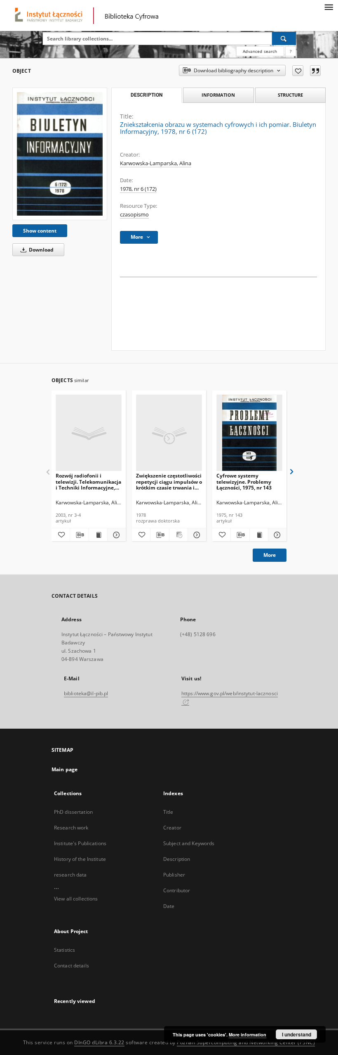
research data (70, 874)
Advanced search (260, 51)
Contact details (71, 965)
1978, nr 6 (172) (138, 188)
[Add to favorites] (297, 70)
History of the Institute (80, 859)
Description (176, 859)
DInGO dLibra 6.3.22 (99, 1042)
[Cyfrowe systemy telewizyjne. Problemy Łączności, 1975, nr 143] (249, 433)
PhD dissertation (73, 811)
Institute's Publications (80, 843)
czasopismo (134, 214)
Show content (39, 230)
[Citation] (315, 70)
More (269, 554)
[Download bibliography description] (79, 535)
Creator (172, 827)
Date (168, 906)
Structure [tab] (290, 95)
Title (168, 811)
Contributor (176, 890)
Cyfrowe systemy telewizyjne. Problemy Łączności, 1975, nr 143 (244, 481)
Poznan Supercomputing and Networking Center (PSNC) (246, 1042)
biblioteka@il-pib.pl (86, 693)
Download (41, 249)
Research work (71, 827)
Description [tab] (146, 95)
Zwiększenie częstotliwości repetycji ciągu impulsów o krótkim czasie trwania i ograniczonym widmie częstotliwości (169, 481)
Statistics (64, 949)
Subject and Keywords (188, 843)
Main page (64, 769)
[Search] (284, 38)
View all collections (76, 898)
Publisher (174, 874)
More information (247, 1034)
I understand (296, 1034)
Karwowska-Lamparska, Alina (155, 163)
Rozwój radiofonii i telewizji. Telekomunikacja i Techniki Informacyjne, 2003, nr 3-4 (88, 481)
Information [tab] (218, 95)
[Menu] (328, 6)
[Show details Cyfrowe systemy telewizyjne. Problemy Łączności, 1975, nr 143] (276, 535)
